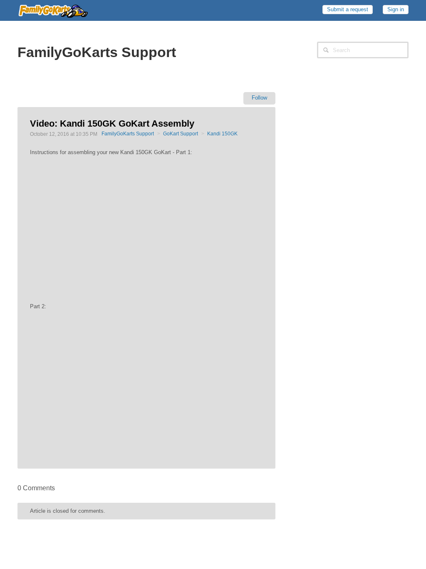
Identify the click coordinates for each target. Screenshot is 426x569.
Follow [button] (259, 98)
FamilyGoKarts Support (128, 134)
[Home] (52, 9)
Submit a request (347, 9)
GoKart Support (180, 134)
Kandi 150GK (222, 134)
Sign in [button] (395, 9)
